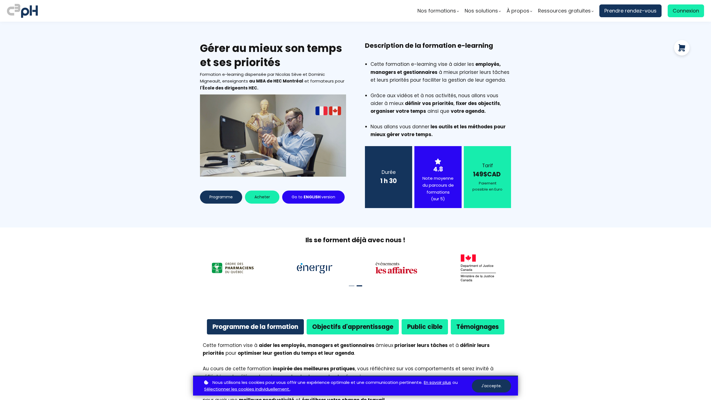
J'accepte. (491, 386)
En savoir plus (437, 382)
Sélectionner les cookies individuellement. (247, 389)
